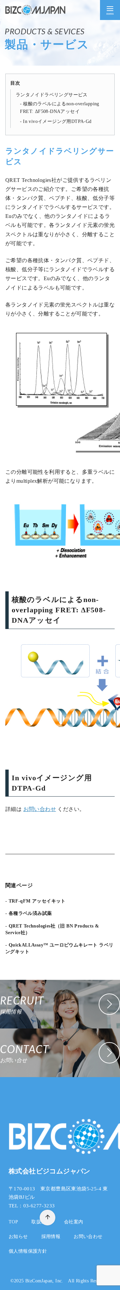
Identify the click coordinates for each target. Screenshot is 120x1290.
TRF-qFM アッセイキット (37, 901)
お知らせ (18, 1236)
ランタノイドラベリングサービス (52, 94)
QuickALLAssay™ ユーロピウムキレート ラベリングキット (59, 948)
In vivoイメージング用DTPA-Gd (57, 121)
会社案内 (73, 1221)
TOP (13, 1221)
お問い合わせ (39, 809)
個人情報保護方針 (28, 1251)
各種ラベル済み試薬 (30, 913)
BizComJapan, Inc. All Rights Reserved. (67, 1280)
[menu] (110, 10)
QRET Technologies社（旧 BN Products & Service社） (52, 929)
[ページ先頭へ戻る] (47, 1217)
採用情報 (51, 1236)
